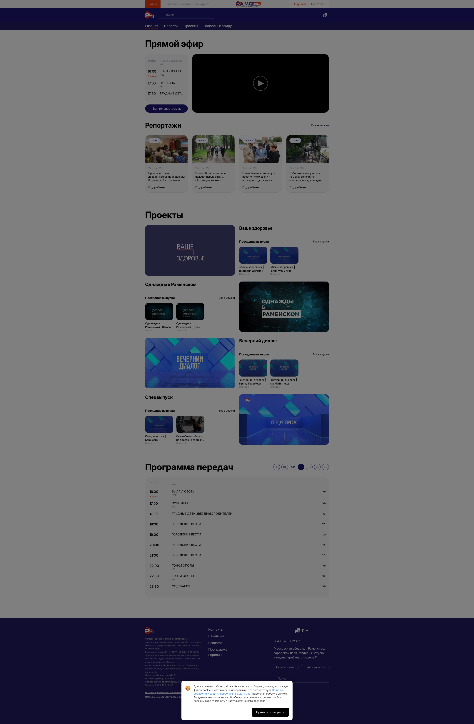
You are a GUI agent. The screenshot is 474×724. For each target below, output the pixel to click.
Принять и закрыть (270, 712)
